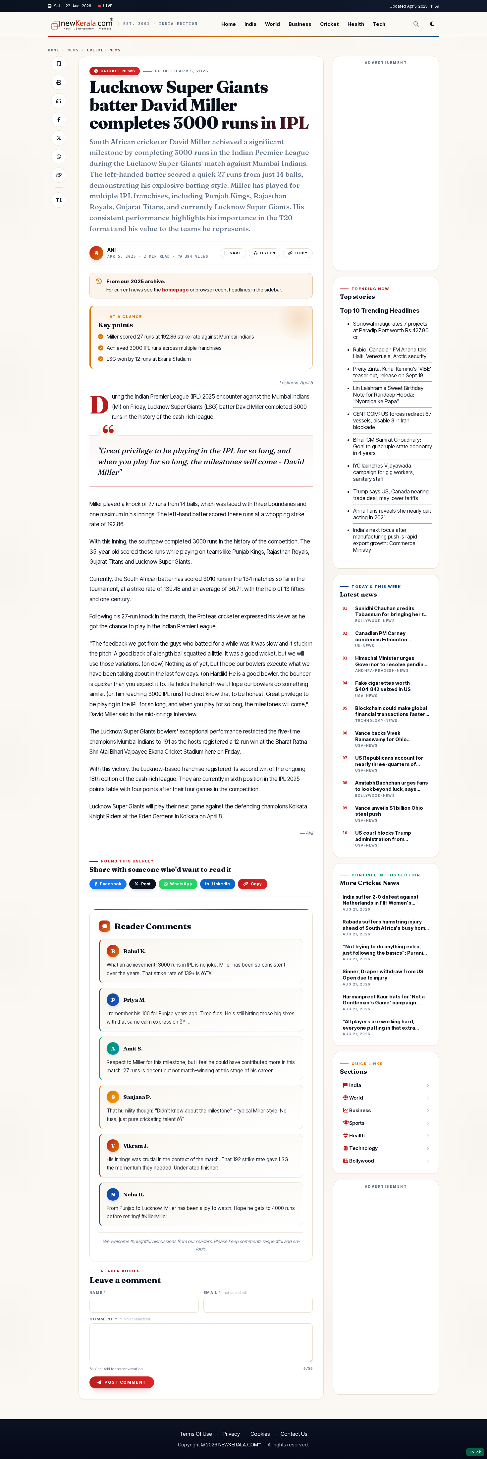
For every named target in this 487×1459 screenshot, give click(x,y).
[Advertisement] (386, 166)
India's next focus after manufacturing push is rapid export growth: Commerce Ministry (385, 540)
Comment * (119, 1319)
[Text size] (58, 200)
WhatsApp (181, 883)
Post (146, 883)
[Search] (416, 24)
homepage (175, 290)
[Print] (58, 82)
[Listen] (58, 100)
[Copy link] (58, 175)
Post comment (125, 1382)
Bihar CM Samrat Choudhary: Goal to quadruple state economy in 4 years (392, 446)
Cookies (260, 1433)
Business (300, 24)
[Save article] (58, 63)
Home (228, 24)
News (73, 50)
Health (356, 24)
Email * (225, 1293)
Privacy (231, 1433)
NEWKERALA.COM (238, 1445)
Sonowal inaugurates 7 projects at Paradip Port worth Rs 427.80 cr (391, 330)
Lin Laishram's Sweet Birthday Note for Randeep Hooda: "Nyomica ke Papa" (388, 395)
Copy (256, 883)
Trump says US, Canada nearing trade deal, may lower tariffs (391, 494)
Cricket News (104, 50)
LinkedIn (221, 883)
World (272, 24)
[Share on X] (58, 138)
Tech (379, 24)
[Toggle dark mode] (432, 24)
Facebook (110, 883)
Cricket (329, 24)
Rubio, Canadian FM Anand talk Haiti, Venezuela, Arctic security (389, 352)
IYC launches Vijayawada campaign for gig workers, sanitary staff (383, 472)
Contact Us (294, 1433)
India (250, 24)
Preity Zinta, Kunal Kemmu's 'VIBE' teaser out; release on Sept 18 (392, 372)
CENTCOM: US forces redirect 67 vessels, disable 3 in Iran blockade (392, 420)
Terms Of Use (196, 1433)
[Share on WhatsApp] (58, 156)
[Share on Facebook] (58, 119)
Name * (97, 1293)
